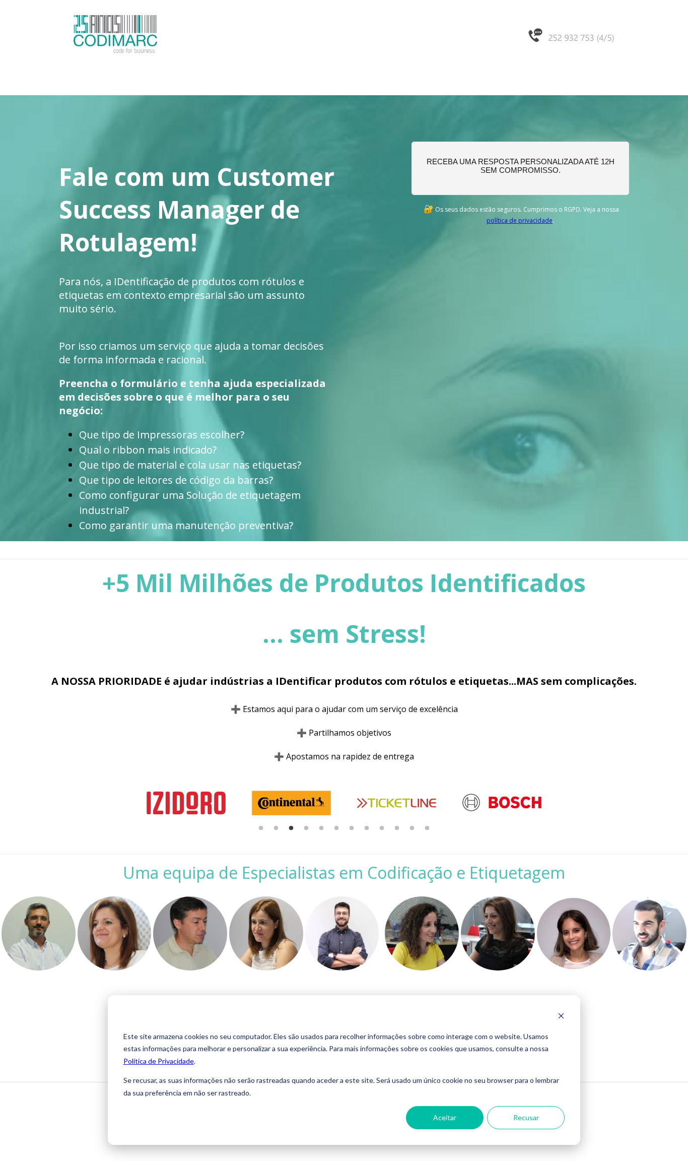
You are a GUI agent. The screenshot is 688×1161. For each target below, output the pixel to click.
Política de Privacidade (158, 1061)
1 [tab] (261, 828)
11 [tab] (412, 828)
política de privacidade (520, 220)
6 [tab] (336, 828)
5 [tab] (321, 828)
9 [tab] (382, 828)
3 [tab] (291, 828)
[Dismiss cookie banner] (561, 1017)
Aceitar (444, 1117)
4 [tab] (306, 828)
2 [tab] (276, 828)
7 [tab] (352, 828)
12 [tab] (427, 828)
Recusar (526, 1117)
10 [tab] (397, 828)
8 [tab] (367, 828)
